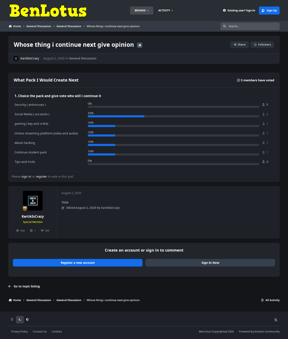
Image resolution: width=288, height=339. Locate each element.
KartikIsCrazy (29, 58)
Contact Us (40, 331)
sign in (26, 176)
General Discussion (82, 58)
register (41, 176)
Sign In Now (210, 263)
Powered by (259, 331)
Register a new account (78, 263)
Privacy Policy (19, 331)
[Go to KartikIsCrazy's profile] (16, 58)
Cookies (57, 331)
